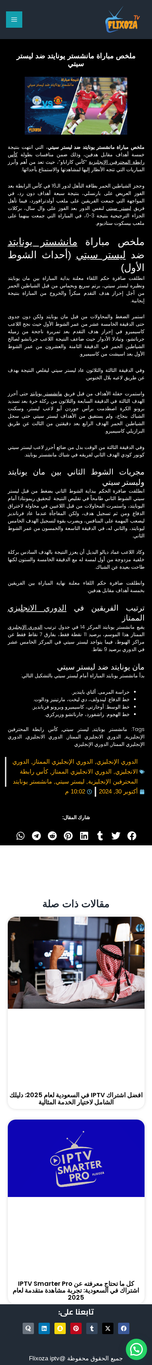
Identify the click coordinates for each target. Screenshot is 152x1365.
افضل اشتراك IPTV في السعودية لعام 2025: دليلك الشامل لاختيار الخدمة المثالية (76, 1098)
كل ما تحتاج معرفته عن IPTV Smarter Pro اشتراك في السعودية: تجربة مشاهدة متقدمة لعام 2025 (76, 1290)
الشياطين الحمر (128, 346)
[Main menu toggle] (14, 19)
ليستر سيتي (118, 208)
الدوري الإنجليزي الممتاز (63, 761)
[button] (132, 836)
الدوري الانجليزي (37, 607)
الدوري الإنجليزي (25, 626)
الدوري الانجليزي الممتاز (94, 736)
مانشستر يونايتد (42, 241)
